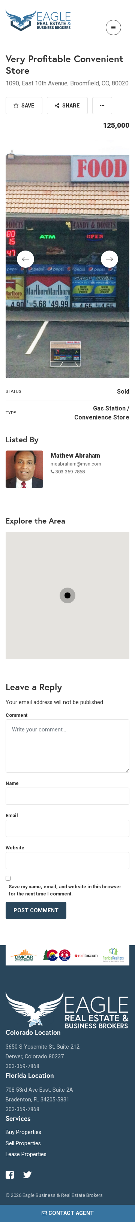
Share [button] (70, 106)
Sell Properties (23, 1143)
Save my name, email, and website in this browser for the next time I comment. (65, 890)
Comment (16, 715)
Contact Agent (71, 1213)
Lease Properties (26, 1154)
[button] (102, 105)
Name (12, 783)
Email (12, 815)
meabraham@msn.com (76, 464)
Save (27, 106)
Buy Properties (23, 1132)
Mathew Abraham (75, 455)
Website (15, 847)
